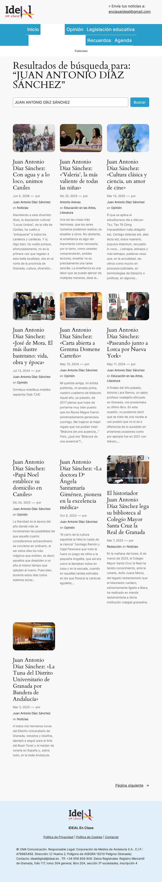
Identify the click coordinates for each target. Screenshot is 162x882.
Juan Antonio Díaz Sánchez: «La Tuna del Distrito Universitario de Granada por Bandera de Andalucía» (34, 679)
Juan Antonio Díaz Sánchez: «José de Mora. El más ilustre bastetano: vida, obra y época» (33, 346)
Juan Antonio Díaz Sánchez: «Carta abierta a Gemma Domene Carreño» (80, 343)
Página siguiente (132, 785)
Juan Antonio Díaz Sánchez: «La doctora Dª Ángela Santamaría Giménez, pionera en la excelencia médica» (81, 485)
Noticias (22, 207)
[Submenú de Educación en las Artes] (85, 40)
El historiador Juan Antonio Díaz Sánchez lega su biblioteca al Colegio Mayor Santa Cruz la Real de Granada (128, 513)
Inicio (33, 29)
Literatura (66, 212)
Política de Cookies (89, 837)
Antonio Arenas (70, 202)
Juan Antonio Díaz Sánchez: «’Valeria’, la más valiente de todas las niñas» (79, 175)
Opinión (116, 207)
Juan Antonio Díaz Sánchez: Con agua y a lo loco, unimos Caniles (31, 175)
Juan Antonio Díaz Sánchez (32, 202)
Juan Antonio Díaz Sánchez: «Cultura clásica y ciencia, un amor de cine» (127, 175)
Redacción (114, 546)
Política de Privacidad (58, 837)
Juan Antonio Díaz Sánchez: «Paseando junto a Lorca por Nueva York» (127, 343)
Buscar (140, 102)
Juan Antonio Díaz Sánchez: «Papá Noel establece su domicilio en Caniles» (29, 478)
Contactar (112, 837)
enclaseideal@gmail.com (130, 11)
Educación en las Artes (79, 207)
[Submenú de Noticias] (64, 29)
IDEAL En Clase (81, 828)
